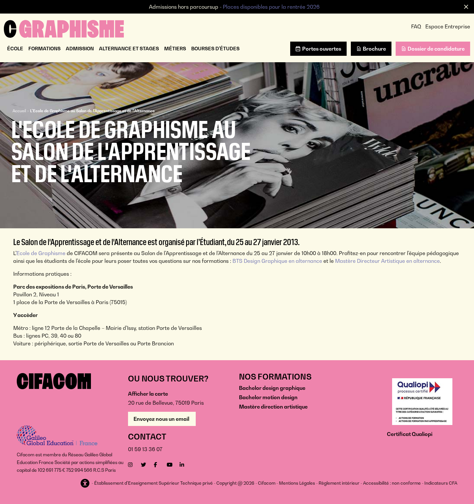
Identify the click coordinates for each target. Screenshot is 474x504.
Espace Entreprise (447, 26)
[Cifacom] (64, 28)
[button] (86, 483)
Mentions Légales (297, 483)
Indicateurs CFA (440, 483)
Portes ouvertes (321, 48)
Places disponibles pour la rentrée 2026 (271, 7)
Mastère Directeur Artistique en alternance (387, 261)
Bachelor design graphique (272, 388)
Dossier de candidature (436, 48)
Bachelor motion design (268, 397)
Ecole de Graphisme (40, 253)
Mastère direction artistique (273, 406)
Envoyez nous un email (161, 419)
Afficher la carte (148, 393)
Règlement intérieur (339, 483)
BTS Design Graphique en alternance (277, 261)
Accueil (19, 110)
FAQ (416, 26)
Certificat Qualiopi (409, 434)
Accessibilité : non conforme (392, 483)
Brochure (374, 48)
